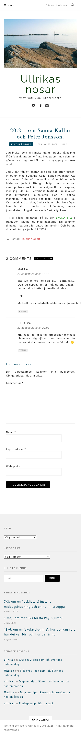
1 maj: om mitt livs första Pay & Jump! (33, 618)
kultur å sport (21, 144)
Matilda (9, 670)
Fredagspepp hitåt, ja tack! (37, 703)
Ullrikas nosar (40, 84)
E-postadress (16, 449)
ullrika (8, 659)
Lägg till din (43, 259)
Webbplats (13, 466)
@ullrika (42, 720)
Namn (11, 432)
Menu (10, 5)
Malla (22, 269)
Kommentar (14, 383)
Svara (23, 311)
